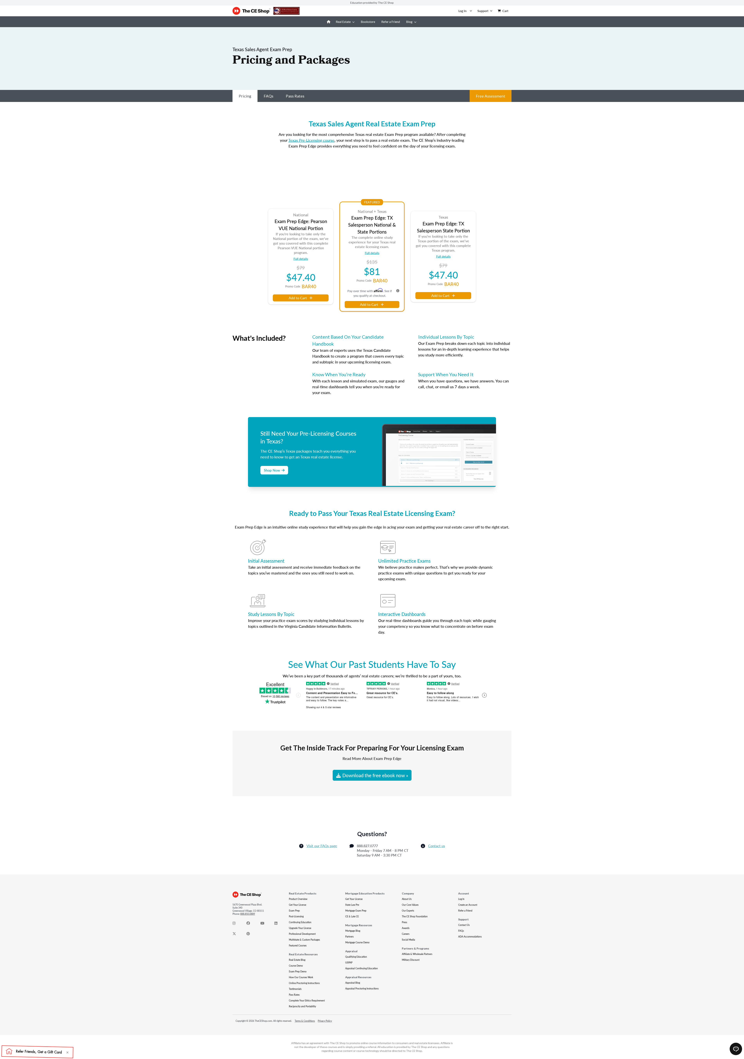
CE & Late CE (352, 916)
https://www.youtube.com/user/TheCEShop (264, 924)
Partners (349, 936)
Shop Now (272, 470)
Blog (409, 21)
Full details (301, 258)
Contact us (436, 845)
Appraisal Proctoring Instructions (362, 988)
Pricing (245, 96)
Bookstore (368, 21)
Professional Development (302, 934)
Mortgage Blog (352, 930)
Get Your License (297, 904)
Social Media (408, 939)
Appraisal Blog (352, 982)
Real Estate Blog (297, 960)
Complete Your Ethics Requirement (307, 1000)
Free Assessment (490, 96)
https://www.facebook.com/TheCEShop (250, 924)
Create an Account (467, 904)
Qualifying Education (356, 956)
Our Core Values (410, 904)
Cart (505, 11)
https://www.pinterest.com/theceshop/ (250, 934)
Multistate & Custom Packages (304, 939)
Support (482, 11)
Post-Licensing (296, 916)
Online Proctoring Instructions (304, 983)
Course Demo (296, 965)
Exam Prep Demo (298, 971)
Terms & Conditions (305, 1021)
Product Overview (298, 899)
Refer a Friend (390, 21)
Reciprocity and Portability (302, 1006)
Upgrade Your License (300, 928)
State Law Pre (352, 904)
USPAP (348, 962)
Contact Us (464, 925)
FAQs (268, 96)
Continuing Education (300, 922)
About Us (407, 899)
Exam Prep (294, 910)
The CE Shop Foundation (415, 916)
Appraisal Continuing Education (361, 968)
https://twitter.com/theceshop (236, 934)
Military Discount (410, 960)
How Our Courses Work (301, 977)
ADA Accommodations (470, 936)
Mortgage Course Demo (357, 942)
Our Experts (408, 910)
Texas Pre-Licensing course (311, 140)
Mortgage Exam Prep (355, 910)
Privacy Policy (325, 1021)
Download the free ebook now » (375, 775)
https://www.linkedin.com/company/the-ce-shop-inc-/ (278, 924)
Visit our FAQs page (322, 845)
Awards (405, 928)
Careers (405, 934)
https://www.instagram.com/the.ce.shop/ (236, 924)
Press (404, 922)
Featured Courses (298, 945)
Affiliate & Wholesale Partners (417, 954)
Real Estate (343, 21)
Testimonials (295, 989)
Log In (461, 899)
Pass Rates (295, 96)
